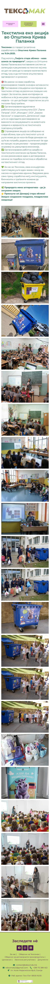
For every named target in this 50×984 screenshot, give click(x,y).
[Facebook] (19, 947)
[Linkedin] (30, 947)
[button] (43, 24)
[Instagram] (25, 947)
